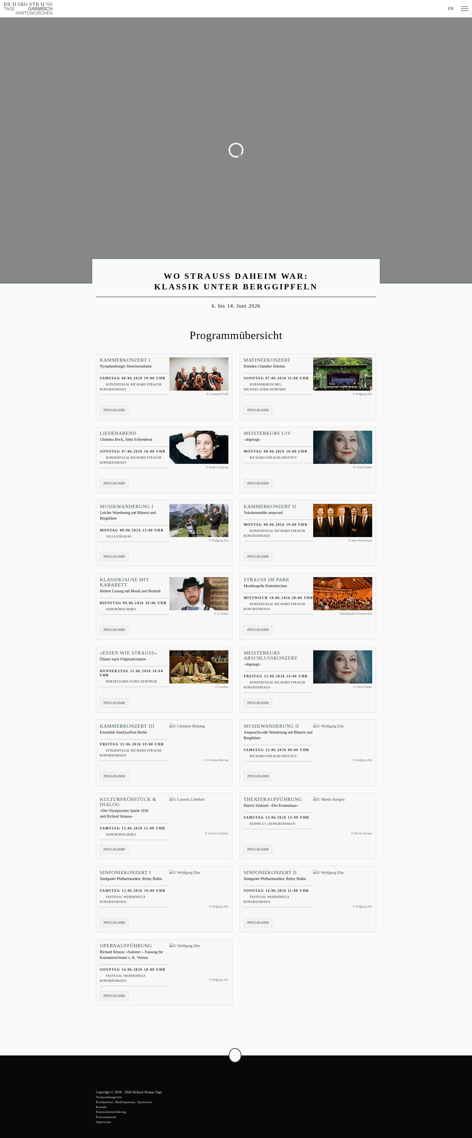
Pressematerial (106, 1117)
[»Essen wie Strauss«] (198, 666)
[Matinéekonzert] (342, 374)
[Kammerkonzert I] (198, 374)
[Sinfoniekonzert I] (198, 886)
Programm (116, 411)
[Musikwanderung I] (198, 520)
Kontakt (101, 1107)
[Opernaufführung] (198, 959)
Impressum (103, 1122)
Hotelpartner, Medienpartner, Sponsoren (124, 1102)
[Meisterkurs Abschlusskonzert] (342, 666)
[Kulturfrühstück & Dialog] (198, 813)
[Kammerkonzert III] (198, 740)
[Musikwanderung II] (342, 740)
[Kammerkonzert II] (342, 520)
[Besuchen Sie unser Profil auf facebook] (360, 1065)
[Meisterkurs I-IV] (342, 447)
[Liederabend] (198, 447)
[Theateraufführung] (342, 813)
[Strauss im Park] (342, 593)
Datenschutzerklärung (111, 1112)
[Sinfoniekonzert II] (342, 886)
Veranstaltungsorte (109, 1097)
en (451, 8)
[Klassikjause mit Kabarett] (198, 593)
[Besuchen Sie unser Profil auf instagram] (371, 1065)
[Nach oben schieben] (235, 1055)
